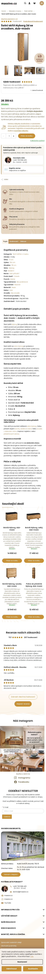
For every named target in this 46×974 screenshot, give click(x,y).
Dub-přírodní (14, 273)
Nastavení (22, 962)
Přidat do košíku (27, 136)
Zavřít (19, 178)
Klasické (17, 285)
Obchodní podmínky (8, 946)
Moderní (11, 271)
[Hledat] (25, 3)
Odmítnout (11, 968)
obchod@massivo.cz (20, 892)
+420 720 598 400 (20, 887)
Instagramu (24, 777)
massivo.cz (8, 895)
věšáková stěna (26, 429)
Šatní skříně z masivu (21, 254)
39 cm (13, 265)
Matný (12, 279)
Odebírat (7, 817)
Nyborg (14, 324)
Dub (11, 290)
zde (31, 956)
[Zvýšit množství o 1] (13, 136)
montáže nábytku (21, 131)
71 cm (11, 260)
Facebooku (23, 782)
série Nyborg (18, 346)
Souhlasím (33, 968)
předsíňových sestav (11, 434)
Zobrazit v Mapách (11, 874)
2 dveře (16, 276)
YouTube (7, 903)
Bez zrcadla (15, 293)
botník (17, 429)
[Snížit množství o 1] (3, 136)
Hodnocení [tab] (14, 241)
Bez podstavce (22, 282)
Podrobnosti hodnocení (33, 21)
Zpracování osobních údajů (11, 942)
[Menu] (42, 3)
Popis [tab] (5, 241)
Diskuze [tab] (23, 241)
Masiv (14, 287)
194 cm (12, 262)
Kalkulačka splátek (37, 140)
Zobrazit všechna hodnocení (23, 697)
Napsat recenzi (23, 704)
